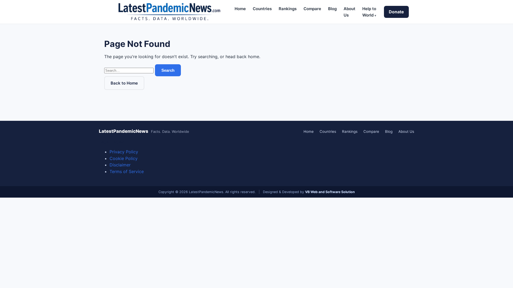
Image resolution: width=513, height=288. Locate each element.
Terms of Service (127, 171)
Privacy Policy (124, 151)
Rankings (288, 8)
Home (240, 8)
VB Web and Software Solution (330, 192)
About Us (406, 131)
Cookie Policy (124, 158)
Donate (396, 11)
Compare (312, 8)
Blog (332, 8)
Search (167, 70)
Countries (262, 8)
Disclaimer (120, 164)
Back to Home (124, 83)
